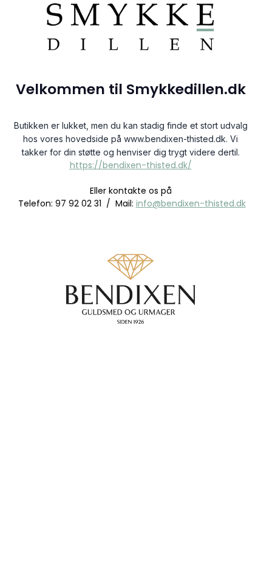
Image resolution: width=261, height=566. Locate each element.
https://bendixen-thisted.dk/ (131, 165)
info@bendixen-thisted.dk (191, 203)
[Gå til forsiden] (130, 24)
